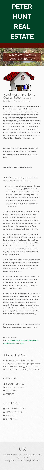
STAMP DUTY (11, 415)
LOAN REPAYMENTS (13, 412)
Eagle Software (33, 460)
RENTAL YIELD (11, 419)
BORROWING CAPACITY (15, 408)
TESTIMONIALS (11, 391)
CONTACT (9, 394)
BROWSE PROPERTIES (14, 384)
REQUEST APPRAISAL (14, 387)
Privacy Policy (10, 460)
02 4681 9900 (21, 367)
